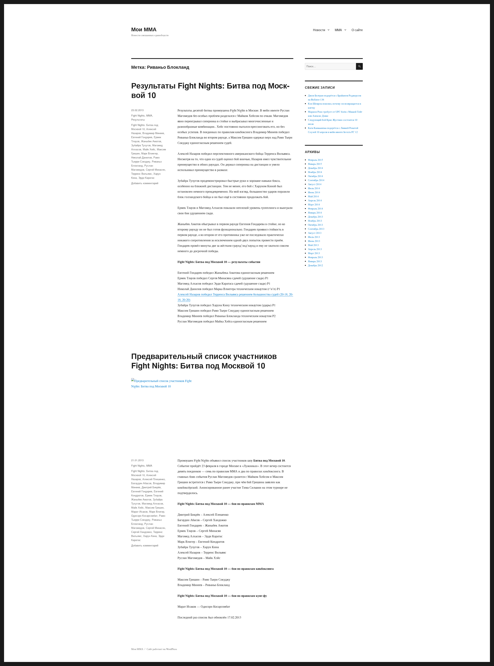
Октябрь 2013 (315, 224)
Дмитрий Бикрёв (151, 487)
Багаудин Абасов (141, 483)
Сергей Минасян (155, 169)
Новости (319, 30)
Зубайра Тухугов (141, 145)
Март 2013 (314, 253)
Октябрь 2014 (315, 176)
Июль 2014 (314, 188)
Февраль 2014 (315, 208)
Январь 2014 (315, 212)
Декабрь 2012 (315, 265)
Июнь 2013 (314, 241)
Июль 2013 (314, 237)
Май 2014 (313, 196)
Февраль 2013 (315, 257)
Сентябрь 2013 (316, 229)
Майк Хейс (149, 149)
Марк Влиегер (149, 153)
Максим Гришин (154, 507)
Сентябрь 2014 (316, 180)
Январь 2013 (315, 261)
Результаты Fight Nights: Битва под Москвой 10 (210, 90)
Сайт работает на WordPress (162, 649)
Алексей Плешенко (153, 479)
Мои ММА (143, 29)
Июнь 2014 (314, 192)
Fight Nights (138, 115)
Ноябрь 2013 (315, 220)
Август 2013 (314, 233)
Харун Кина (150, 536)
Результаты (138, 119)
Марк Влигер (156, 511)
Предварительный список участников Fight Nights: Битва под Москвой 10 (204, 360)
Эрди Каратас (146, 177)
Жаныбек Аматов (151, 141)
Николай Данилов (141, 157)
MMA (338, 30)
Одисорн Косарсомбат (144, 515)
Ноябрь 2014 (315, 172)
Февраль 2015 (315, 160)
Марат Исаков (139, 511)
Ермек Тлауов (153, 495)
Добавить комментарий (144, 183)
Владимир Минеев (153, 133)
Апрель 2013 (315, 249)
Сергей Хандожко (141, 532)
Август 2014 (314, 184)
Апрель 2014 (315, 200)
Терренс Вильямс (141, 173)
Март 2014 (314, 204)
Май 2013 (313, 245)
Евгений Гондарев (141, 137)
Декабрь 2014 (315, 168)
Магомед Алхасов (152, 503)
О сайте (357, 30)
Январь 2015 (315, 164)
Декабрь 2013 (315, 216)
